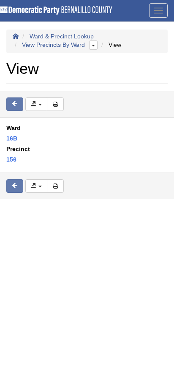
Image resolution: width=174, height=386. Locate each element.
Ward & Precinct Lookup (62, 36)
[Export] (36, 104)
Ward (13, 127)
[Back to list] (14, 104)
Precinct (18, 149)
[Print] (55, 104)
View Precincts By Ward (53, 44)
